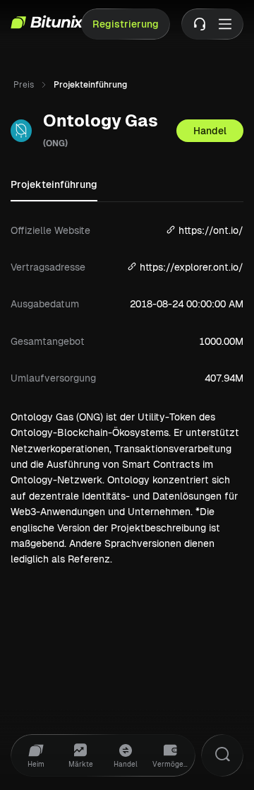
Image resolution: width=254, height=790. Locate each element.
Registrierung (125, 24)
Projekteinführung (54, 184)
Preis (23, 84)
